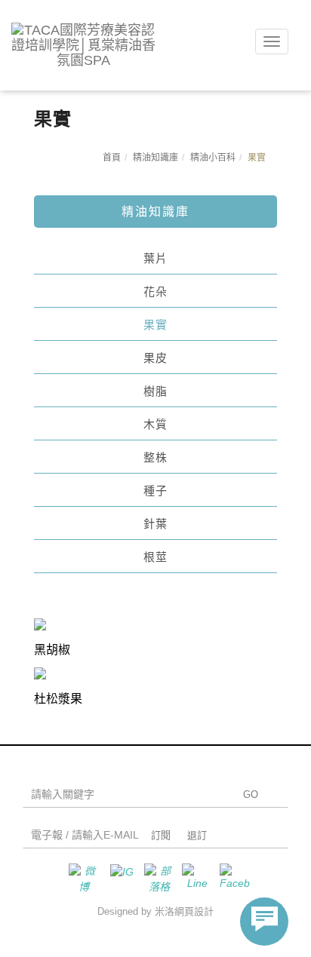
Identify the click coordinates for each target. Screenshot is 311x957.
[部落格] (155, 878)
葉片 (155, 258)
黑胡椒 (52, 649)
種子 (155, 490)
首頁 (112, 157)
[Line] (193, 878)
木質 (155, 424)
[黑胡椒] (40, 624)
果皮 (155, 357)
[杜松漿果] (40, 673)
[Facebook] (231, 878)
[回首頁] (83, 45)
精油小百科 (213, 157)
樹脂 (155, 391)
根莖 (155, 557)
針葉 (155, 523)
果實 (155, 324)
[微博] (80, 878)
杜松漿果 (58, 698)
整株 (155, 457)
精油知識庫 (155, 157)
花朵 (155, 291)
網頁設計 (194, 911)
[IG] (118, 878)
